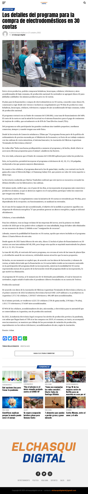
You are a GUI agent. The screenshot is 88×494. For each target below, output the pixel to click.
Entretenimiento (24, 480)
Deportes (54, 480)
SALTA (62, 480)
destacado (25, 346)
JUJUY (68, 480)
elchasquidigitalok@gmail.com (64, 490)
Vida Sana (44, 480)
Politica (35, 480)
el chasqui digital (18, 35)
